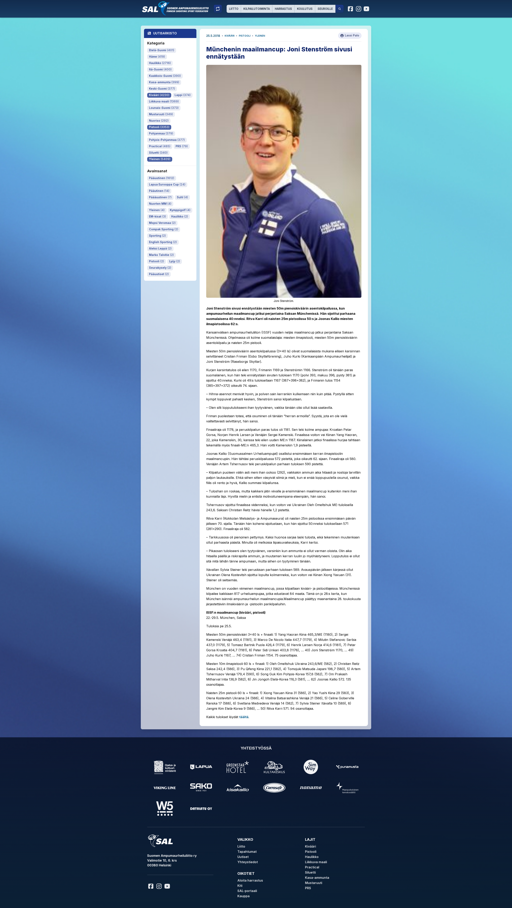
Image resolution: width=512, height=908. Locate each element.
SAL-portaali (247, 891)
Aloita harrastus (250, 880)
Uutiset (243, 857)
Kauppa (243, 896)
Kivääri (229, 35)
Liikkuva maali (316, 862)
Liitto (233, 8)
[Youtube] (367, 9)
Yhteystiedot (247, 862)
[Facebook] (350, 8)
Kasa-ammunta (317, 878)
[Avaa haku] (340, 9)
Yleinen (260, 35)
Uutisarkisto (165, 33)
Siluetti (310, 872)
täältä (243, 717)
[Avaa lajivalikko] (218, 9)
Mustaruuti (313, 883)
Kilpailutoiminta (256, 8)
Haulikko (312, 857)
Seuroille (325, 8)
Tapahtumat (247, 852)
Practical (312, 867)
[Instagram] (358, 9)
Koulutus (305, 8)
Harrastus (283, 8)
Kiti (239, 886)
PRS (308, 888)
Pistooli (244, 35)
